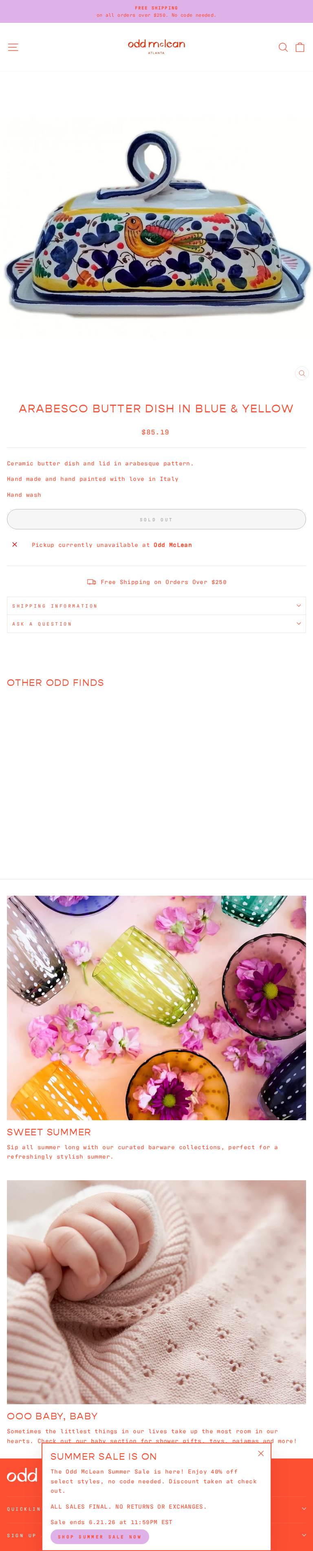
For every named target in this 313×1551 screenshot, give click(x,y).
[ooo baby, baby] (156, 1292)
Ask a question (42, 623)
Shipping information (55, 605)
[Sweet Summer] (156, 1008)
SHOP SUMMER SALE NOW (100, 1536)
